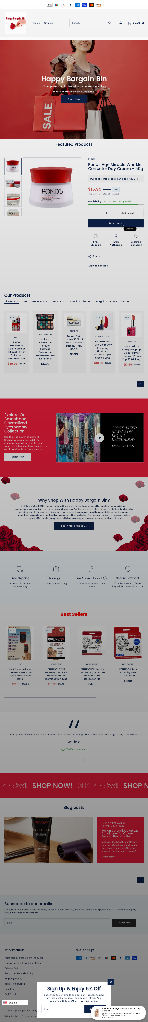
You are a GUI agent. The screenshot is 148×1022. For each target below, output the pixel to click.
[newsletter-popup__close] (111, 982)
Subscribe (95, 1008)
